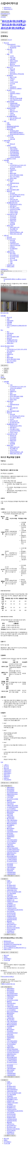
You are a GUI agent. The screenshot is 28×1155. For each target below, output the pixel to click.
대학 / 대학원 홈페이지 (6, 785)
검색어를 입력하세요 (6, 271)
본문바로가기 (7, 7)
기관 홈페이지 (4, 878)
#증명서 (13, 279)
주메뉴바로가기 (8, 9)
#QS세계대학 (7, 279)
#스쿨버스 (19, 279)
